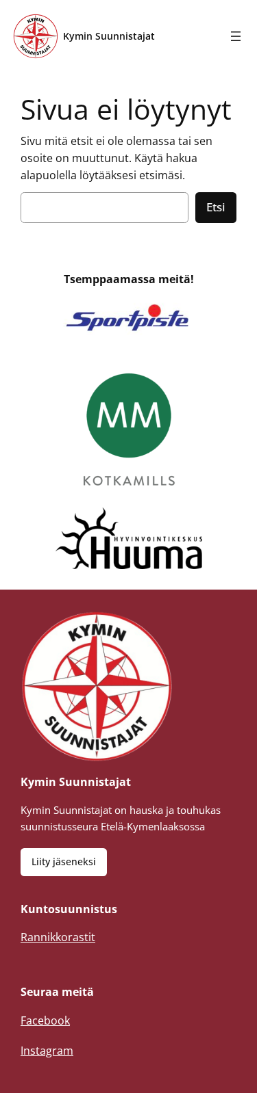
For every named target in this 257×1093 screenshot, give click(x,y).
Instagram (47, 1050)
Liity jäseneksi (64, 861)
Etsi (215, 207)
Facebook (45, 1020)
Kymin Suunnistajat (109, 35)
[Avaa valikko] (236, 36)
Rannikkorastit (58, 937)
